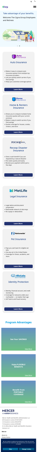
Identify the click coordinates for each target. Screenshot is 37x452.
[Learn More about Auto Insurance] (18, 56)
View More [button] (28, 349)
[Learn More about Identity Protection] (18, 276)
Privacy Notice (6, 437)
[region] (18, 339)
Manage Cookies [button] (26, 449)
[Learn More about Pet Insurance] (18, 233)
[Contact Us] (34, 1)
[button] (17, 46)
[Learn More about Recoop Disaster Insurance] (18, 142)
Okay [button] (10, 449)
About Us (4, 435)
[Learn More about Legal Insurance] (18, 190)
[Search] (30, 1)
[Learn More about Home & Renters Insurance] (18, 99)
